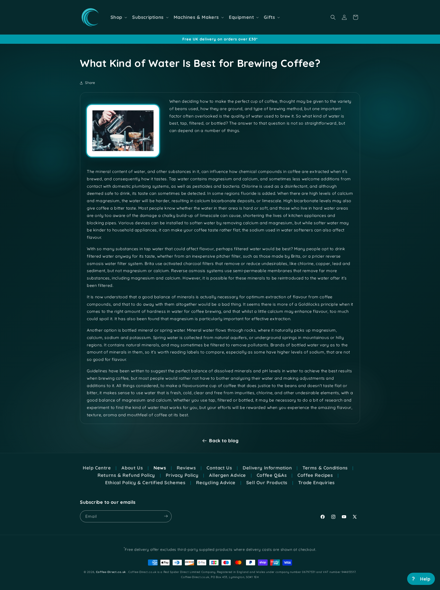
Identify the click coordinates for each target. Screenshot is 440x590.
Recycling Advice (216, 482)
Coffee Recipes (315, 475)
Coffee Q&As (272, 475)
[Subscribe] (165, 516)
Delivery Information (267, 468)
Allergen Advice (227, 475)
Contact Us (219, 468)
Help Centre (97, 468)
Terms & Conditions (325, 468)
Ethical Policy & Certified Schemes (145, 482)
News (160, 468)
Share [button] (90, 82)
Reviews (186, 468)
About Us (132, 468)
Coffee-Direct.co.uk (111, 572)
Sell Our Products (266, 482)
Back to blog (223, 441)
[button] (118, 17)
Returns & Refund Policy (126, 475)
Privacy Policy (182, 475)
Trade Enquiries (316, 482)
